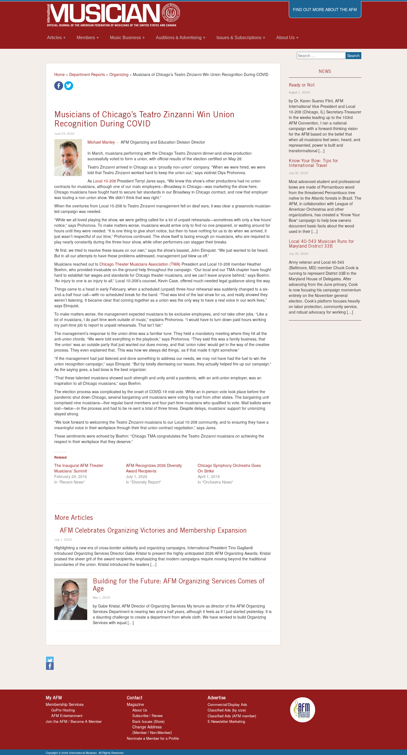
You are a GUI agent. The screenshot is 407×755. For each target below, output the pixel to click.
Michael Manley (101, 142)
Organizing (118, 74)
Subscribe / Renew (147, 715)
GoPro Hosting (63, 710)
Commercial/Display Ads (227, 704)
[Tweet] (68, 85)
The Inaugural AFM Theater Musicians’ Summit (78, 468)
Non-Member (160, 732)
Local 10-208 (104, 181)
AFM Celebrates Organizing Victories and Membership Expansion (153, 531)
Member (140, 732)
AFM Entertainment (67, 715)
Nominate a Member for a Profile (153, 738)
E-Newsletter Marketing (226, 721)
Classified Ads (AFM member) (232, 715)
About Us (139, 710)
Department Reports (87, 74)
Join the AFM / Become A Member (74, 721)
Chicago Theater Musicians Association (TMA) (140, 264)
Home (59, 74)
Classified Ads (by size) (227, 710)
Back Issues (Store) (148, 721)
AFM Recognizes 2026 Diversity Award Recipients (154, 468)
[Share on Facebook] (58, 85)
